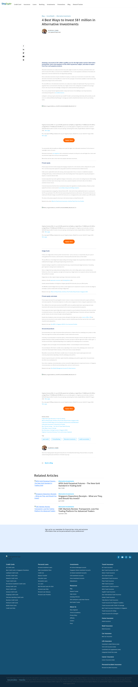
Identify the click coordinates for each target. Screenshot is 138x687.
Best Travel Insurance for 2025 (110, 570)
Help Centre (73, 594)
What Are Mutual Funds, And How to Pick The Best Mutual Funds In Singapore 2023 (69, 291)
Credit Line (41, 573)
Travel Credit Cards (11, 581)
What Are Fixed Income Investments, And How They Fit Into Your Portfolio (68, 201)
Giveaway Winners (75, 597)
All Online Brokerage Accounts (78, 567)
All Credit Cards (10, 567)
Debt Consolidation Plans (44, 570)
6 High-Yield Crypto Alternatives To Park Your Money (53, 418)
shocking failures (66, 280)
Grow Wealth (50, 16)
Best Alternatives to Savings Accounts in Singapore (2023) (54, 430)
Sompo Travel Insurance (108, 597)
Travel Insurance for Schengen (110, 613)
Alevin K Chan (53, 30)
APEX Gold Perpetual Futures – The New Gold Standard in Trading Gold (79, 484)
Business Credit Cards (12, 600)
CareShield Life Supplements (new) (111, 649)
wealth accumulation (84, 439)
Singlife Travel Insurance (108, 592)
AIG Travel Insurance (107, 575)
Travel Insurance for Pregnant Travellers (112, 602)
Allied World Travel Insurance (110, 578)
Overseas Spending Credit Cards (14, 597)
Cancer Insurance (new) (108, 660)
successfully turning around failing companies (69, 187)
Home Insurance (106, 621)
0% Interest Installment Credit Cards (16, 583)
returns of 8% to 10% (86, 317)
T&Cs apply (47, 130)
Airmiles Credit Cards (11, 575)
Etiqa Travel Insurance (108, 581)
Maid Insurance (106, 629)
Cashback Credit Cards (12, 573)
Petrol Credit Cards (11, 589)
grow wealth (46, 439)
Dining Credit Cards (11, 586)
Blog (69, 4)
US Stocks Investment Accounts (78, 573)
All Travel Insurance (107, 567)
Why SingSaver (74, 610)
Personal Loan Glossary (44, 592)
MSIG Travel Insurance (108, 589)
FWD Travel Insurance (108, 583)
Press (71, 623)
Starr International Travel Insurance (111, 594)
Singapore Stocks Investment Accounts (80, 570)
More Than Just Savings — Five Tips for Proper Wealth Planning (56, 426)
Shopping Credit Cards (12, 594)
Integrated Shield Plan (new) (109, 652)
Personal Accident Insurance (109, 667)
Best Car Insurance (107, 636)
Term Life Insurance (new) (109, 647)
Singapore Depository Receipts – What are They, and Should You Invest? (80, 497)
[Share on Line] (23, 60)
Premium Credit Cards (12, 602)
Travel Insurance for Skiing (109, 611)
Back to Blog (49, 463)
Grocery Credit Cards (11, 592)
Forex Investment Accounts (77, 578)
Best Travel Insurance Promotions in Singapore (114, 608)
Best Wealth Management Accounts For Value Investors (63, 368)
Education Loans (42, 578)
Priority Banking (56, 439)
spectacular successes (55, 280)
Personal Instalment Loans (45, 567)
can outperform (56, 153)
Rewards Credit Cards (12, 578)
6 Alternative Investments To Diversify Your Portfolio (53, 424)
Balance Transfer (42, 575)
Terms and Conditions (12, 679)
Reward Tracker (78, 4)
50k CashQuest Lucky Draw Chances (79, 599)
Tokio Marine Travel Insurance (110, 600)
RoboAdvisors (73, 581)
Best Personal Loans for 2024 (45, 586)
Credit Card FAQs (10, 608)
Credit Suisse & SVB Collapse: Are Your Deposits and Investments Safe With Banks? (60, 422)
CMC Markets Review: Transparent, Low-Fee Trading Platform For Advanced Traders (78, 510)
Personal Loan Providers (44, 594)
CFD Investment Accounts (77, 575)
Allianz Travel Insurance (108, 573)
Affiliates (72, 618)
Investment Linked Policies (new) (110, 644)
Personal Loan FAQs (43, 589)
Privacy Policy (73, 615)
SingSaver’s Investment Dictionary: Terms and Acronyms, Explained (57, 432)
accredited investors (59, 92)
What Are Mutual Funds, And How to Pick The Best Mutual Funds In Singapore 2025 (60, 420)
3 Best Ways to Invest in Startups (49, 428)
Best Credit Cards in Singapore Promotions (17, 570)
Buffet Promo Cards (11, 605)
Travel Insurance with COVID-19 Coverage (113, 605)
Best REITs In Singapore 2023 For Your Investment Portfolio (64, 324)
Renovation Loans (42, 581)
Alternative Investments (63, 16)
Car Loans (40, 583)
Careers (72, 620)
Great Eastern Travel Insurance (110, 586)
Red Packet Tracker (75, 602)
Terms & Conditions (75, 612)
